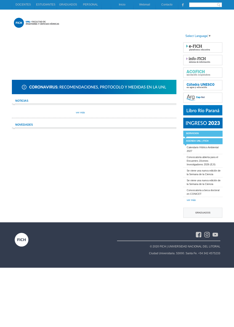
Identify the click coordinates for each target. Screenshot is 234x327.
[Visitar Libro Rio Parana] (202, 110)
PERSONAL (90, 4)
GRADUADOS (68, 4)
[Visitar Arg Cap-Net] (202, 98)
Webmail (144, 4)
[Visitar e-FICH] (202, 47)
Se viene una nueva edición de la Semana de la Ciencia (204, 172)
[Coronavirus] (94, 93)
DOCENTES (23, 4)
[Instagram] (208, 234)
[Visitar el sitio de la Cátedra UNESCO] (202, 85)
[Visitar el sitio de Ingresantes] (203, 123)
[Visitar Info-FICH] (202, 60)
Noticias (21, 100)
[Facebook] (200, 234)
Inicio (122, 4)
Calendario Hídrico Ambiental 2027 (202, 149)
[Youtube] (216, 234)
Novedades (24, 124)
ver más (191, 200)
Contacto (167, 4)
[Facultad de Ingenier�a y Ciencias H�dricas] (36, 28)
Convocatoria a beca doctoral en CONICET (203, 192)
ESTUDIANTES (45, 4)
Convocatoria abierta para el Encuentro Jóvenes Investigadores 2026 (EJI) (202, 161)
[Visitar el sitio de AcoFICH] (202, 72)
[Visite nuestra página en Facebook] (182, 4)
